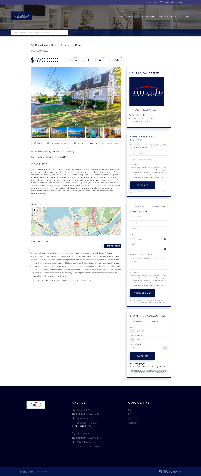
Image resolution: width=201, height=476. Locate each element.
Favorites (165, 2)
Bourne (64, 280)
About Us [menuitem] (164, 17)
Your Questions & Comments (141, 254)
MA (46, 280)
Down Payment (136, 336)
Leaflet (100, 235)
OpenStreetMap (109, 235)
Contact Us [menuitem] (182, 17)
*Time (132, 244)
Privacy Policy (158, 177)
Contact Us (134, 121)
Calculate (142, 356)
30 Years (144, 321)
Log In (175, 2)
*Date (132, 234)
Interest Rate (135, 344)
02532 (72, 280)
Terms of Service (154, 302)
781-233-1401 (153, 2)
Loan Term (134, 321)
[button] (65, 32)
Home (32, 280)
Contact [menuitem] (132, 422)
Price (132, 327)
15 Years (154, 321)
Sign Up (182, 2)
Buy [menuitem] (130, 414)
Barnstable (54, 280)
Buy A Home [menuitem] (148, 17)
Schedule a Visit (158, 206)
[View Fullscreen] (34, 218)
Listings (40, 280)
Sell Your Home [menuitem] (128, 17)
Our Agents (143, 121)
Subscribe (142, 185)
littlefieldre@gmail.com (89, 414)
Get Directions (112, 246)
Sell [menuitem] (130, 409)
